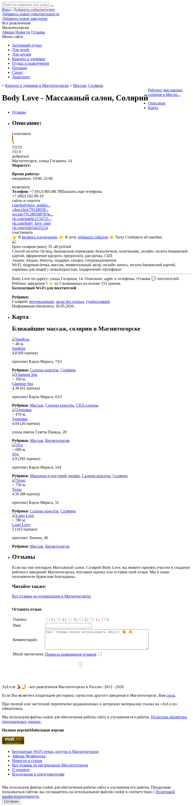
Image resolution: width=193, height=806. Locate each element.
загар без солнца (70, 301)
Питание (19, 68)
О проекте (21, 769)
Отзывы (38, 32)
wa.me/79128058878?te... (32, 214)
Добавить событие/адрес (34, 9)
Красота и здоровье (28, 59)
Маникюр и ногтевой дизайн (55, 476)
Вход (6, 9)
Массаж (36, 405)
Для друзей (21, 54)
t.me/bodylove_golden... (31, 205)
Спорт (17, 72)
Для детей (20, 50)
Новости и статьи (27, 760)
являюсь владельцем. (40, 237)
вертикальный (41, 301)
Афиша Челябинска (28, 756)
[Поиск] (52, 6)
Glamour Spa (22, 383)
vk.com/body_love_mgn (31, 223)
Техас (17, 489)
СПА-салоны (87, 405)
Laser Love (21, 524)
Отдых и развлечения (30, 63)
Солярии (95, 85)
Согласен (11, 801)
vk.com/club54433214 (30, 228)
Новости (22, 32)
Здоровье (20, 419)
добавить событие (92, 237)
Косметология (57, 440)
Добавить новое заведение (24, 18)
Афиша (8, 32)
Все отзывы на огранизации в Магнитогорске (51, 596)
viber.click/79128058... (30, 209)
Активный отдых (27, 45)
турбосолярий (98, 301)
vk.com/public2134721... (32, 219)
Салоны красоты (44, 370)
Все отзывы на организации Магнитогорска (50, 765)
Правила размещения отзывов (70, 654)
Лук (15, 454)
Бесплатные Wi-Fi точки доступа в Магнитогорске (55, 751)
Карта (153, 108)
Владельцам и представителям (38, 774)
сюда (171, 695)
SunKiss (18, 348)
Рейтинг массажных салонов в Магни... (165, 92)
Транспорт (21, 77)
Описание (156, 103)
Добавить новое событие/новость (30, 14)
